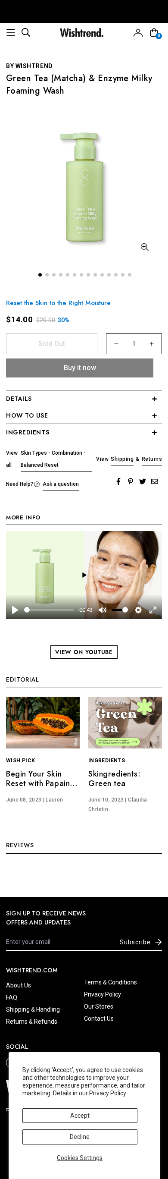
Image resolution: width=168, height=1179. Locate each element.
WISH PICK (20, 761)
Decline (80, 1136)
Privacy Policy (107, 1093)
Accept (80, 1115)
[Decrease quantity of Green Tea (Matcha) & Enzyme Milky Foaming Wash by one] (116, 344)
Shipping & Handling (33, 1009)
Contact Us (99, 1018)
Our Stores (98, 1006)
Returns (152, 459)
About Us (18, 985)
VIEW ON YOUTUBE (83, 652)
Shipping (122, 459)
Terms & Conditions (110, 982)
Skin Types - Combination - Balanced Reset (53, 459)
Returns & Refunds (31, 1021)
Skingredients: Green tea (114, 778)
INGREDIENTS (106, 761)
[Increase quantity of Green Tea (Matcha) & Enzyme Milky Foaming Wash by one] (152, 344)
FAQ (11, 997)
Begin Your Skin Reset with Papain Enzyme (38, 783)
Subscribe (135, 942)
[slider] (49, 610)
